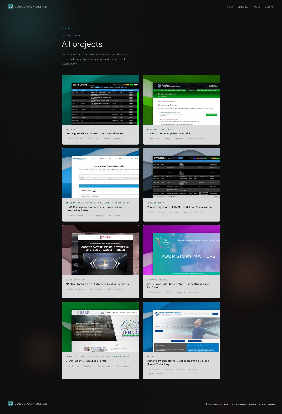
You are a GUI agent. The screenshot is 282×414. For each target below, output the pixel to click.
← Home (66, 28)
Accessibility (269, 404)
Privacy (260, 404)
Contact (270, 7)
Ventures (243, 7)
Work (230, 7)
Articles (252, 404)
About (256, 7)
